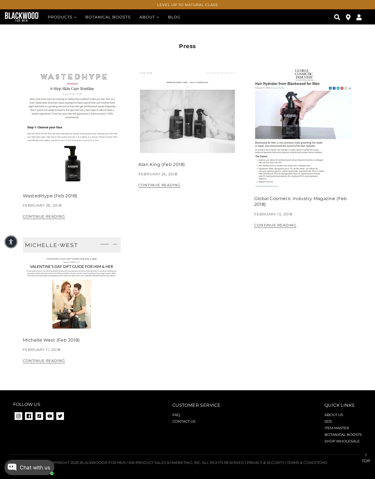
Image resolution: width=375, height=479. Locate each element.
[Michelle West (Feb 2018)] (72, 287)
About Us (333, 414)
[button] (11, 241)
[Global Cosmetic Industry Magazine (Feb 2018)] (303, 132)
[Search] (337, 17)
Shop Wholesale (342, 441)
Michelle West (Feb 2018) (51, 340)
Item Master (336, 428)
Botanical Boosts (343, 434)
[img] (29, 416)
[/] (22, 16)
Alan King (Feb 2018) (161, 164)
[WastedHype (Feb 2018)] (72, 131)
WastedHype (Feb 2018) (50, 195)
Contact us (183, 421)
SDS (328, 421)
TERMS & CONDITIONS (307, 462)
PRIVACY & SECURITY (265, 462)
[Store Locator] (348, 17)
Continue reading (44, 216)
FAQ (176, 414)
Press (187, 46)
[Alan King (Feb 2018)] (187, 115)
